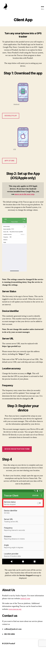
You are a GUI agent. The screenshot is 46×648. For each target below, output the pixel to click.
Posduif (12, 643)
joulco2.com (25, 598)
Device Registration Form (17, 449)
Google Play (10, 116)
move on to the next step (24, 194)
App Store (9, 161)
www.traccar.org (14, 609)
